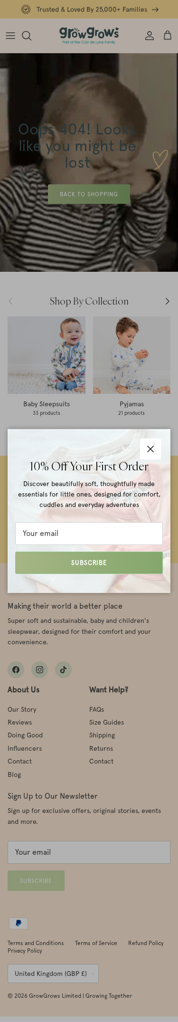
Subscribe (89, 562)
